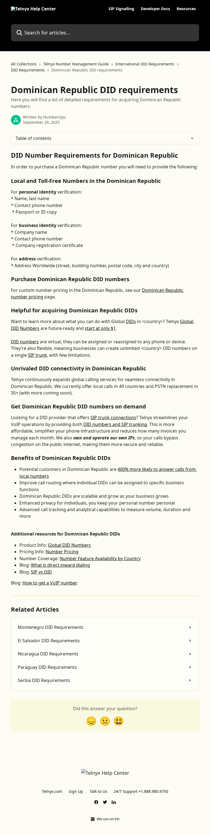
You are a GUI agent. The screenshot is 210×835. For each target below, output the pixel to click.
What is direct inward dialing (60, 565)
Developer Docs (155, 9)
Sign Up (76, 791)
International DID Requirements (144, 64)
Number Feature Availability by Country (100, 558)
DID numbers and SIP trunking (115, 424)
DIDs (131, 321)
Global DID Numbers (69, 545)
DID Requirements (28, 70)
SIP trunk (37, 355)
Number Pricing (62, 552)
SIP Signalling (121, 9)
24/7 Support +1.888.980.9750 (141, 791)
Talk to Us (98, 791)
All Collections (24, 64)
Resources (186, 9)
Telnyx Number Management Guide (76, 64)
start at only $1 (100, 328)
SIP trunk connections (113, 417)
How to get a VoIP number (49, 583)
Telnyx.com (52, 791)
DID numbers (25, 342)
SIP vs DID (41, 572)
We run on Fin (108, 818)
